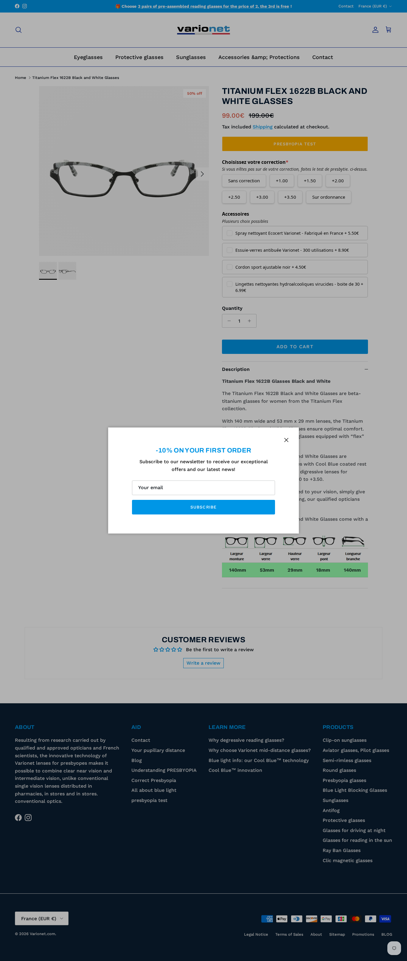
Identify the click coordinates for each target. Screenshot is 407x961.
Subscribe (203, 507)
